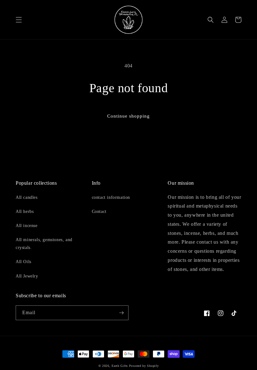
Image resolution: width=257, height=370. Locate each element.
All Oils (23, 261)
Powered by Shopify (144, 365)
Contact (99, 211)
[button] (19, 20)
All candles (27, 197)
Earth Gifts (120, 365)
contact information (111, 197)
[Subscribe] (121, 312)
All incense (27, 225)
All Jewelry (27, 276)
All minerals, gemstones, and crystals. (44, 243)
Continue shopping (128, 116)
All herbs (25, 211)
